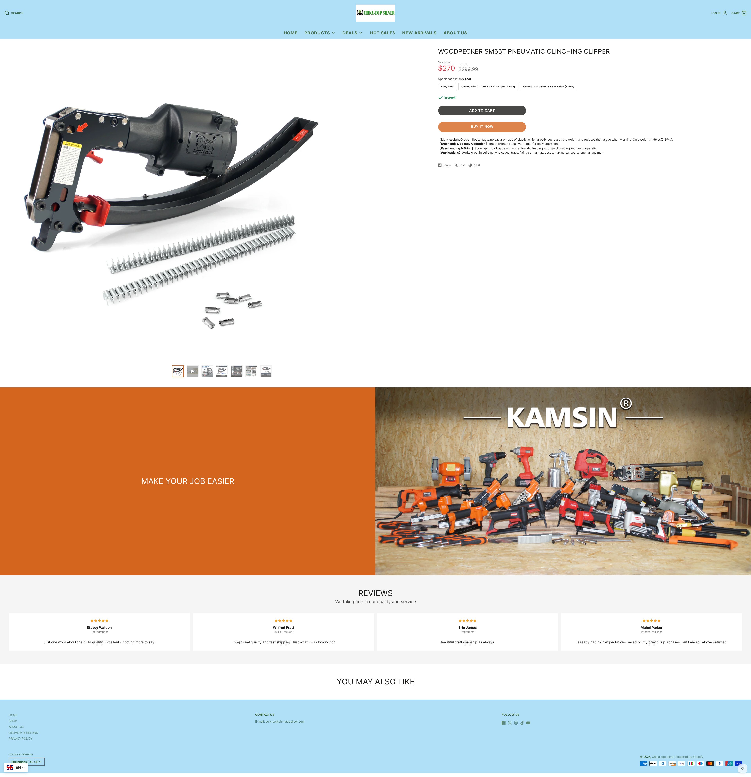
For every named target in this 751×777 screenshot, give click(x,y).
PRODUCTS (317, 32)
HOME (290, 32)
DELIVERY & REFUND (23, 733)
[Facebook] (504, 723)
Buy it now (482, 127)
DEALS (349, 32)
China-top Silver (663, 757)
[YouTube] (528, 723)
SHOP (13, 721)
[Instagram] (516, 723)
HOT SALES (382, 32)
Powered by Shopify (689, 757)
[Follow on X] (510, 723)
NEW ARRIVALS (419, 32)
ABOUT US (455, 32)
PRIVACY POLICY (20, 738)
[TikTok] (522, 723)
